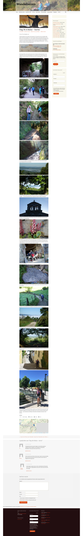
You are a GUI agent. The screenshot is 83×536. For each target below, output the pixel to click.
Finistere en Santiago (56, 32)
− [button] (20, 421)
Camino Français (27, 31)
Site (20, 496)
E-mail (20, 494)
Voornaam (54, 78)
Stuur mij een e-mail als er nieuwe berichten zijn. (28, 499)
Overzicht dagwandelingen (57, 49)
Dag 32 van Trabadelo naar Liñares (41, 436)
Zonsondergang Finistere (56, 33)
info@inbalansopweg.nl (22, 513)
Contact (59, 12)
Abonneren (55, 64)
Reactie (20, 481)
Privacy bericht (19, 519)
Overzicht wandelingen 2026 (57, 45)
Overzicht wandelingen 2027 (57, 46)
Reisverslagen (38, 12)
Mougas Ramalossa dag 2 (56, 26)
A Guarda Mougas (55, 27)
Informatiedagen (43, 12)
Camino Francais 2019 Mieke (36, 31)
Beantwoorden (28, 450)
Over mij (33, 12)
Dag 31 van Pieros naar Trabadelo (26, 436)
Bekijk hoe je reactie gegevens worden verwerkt (28, 506)
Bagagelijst (55, 12)
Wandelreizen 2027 (28, 12)
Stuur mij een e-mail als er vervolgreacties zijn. (27, 498)
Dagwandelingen (49, 12)
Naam (20, 492)
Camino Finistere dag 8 (56, 36)
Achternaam (55, 82)
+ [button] (20, 420)
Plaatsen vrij (55, 30)
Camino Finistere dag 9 (56, 35)
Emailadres (55, 74)
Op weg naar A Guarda (56, 29)
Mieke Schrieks (43, 31)
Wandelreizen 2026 (21, 12)
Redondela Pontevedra (56, 22)
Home (17, 12)
